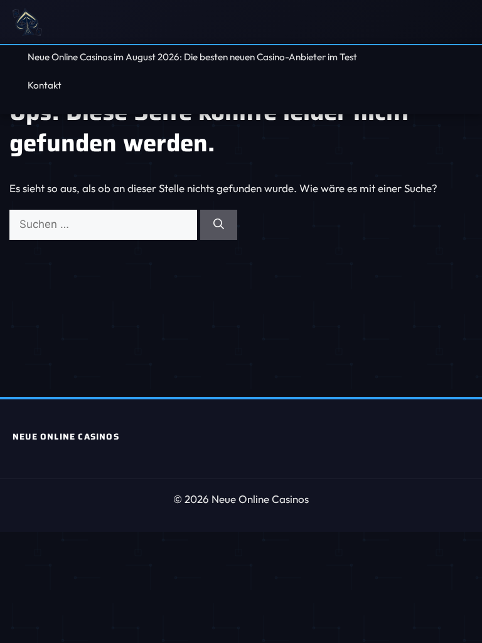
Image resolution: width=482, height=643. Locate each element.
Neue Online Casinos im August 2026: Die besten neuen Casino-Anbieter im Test (192, 57)
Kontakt (45, 85)
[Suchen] (218, 225)
